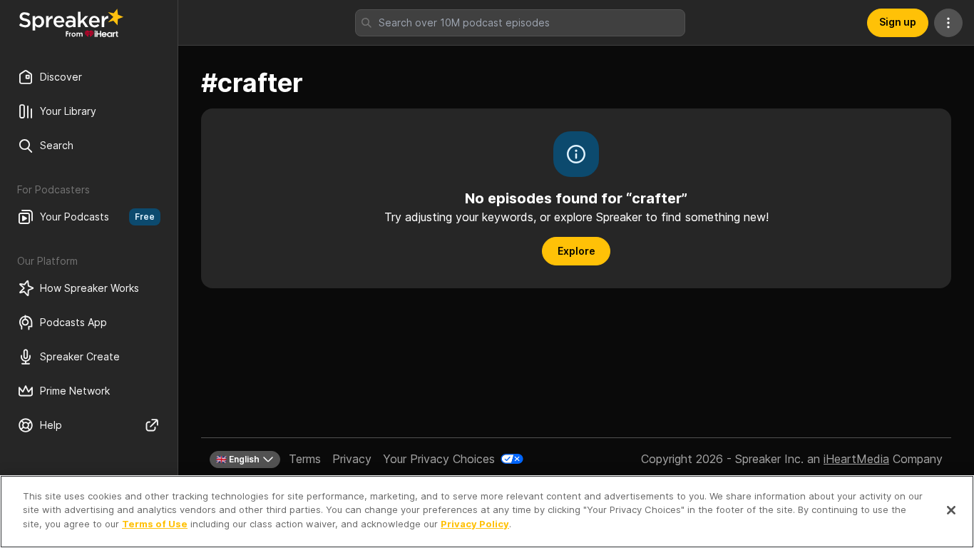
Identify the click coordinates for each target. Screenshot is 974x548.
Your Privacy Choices (439, 459)
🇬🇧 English (238, 459)
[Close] (951, 510)
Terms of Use (155, 523)
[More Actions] (948, 23)
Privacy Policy (475, 523)
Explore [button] (576, 251)
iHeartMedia (856, 459)
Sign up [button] (897, 22)
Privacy (351, 459)
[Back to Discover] (71, 23)
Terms (305, 459)
